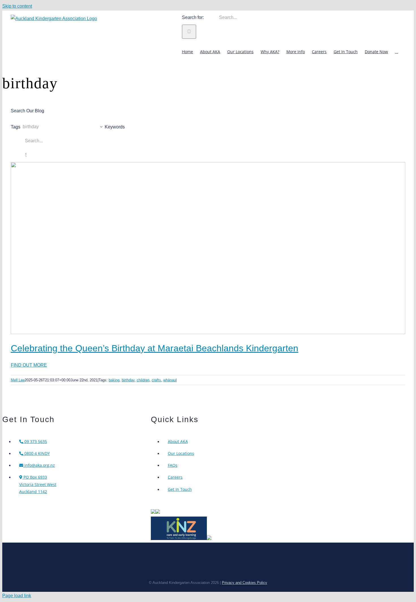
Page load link (16, 595)
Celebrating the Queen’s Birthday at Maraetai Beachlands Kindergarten (154, 348)
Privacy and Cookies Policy (244, 582)
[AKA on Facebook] (157, 512)
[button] (396, 51)
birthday (128, 380)
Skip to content (17, 6)
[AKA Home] (153, 512)
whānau (169, 380)
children (143, 380)
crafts (156, 380)
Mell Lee (18, 380)
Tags (15, 126)
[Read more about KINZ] (179, 538)
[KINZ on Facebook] (209, 538)
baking (114, 380)
